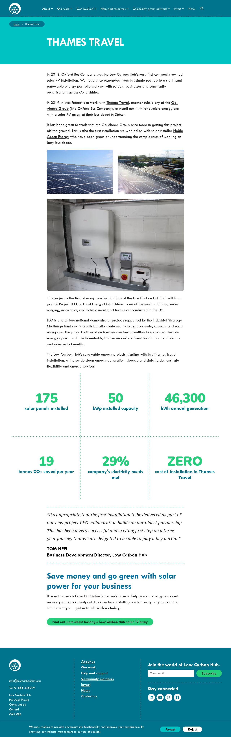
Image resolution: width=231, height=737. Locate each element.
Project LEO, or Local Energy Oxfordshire (91, 304)
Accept (170, 729)
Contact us (89, 696)
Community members (97, 679)
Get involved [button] (85, 8)
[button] (202, 8)
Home (16, 23)
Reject (192, 729)
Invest (85, 684)
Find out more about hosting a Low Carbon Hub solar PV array (100, 622)
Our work (88, 667)
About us (88, 661)
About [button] (46, 8)
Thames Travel (117, 102)
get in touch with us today (98, 608)
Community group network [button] (150, 8)
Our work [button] (63, 8)
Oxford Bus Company (78, 74)
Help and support (94, 673)
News (191, 8)
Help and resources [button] (113, 8)
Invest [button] (177, 8)
